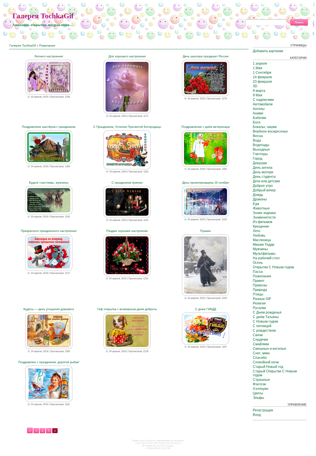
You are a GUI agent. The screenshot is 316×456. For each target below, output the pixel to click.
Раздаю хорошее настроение (127, 231)
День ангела (262, 167)
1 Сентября (262, 72)
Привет (258, 281)
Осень (258, 262)
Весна (258, 136)
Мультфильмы (264, 253)
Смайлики (261, 344)
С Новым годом (265, 321)
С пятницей (262, 326)
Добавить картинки (268, 51)
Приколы (260, 285)
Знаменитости (264, 217)
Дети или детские (266, 181)
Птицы (258, 294)
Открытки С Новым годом (273, 267)
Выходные (261, 149)
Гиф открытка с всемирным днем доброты (127, 309)
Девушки (260, 163)
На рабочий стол (266, 258)
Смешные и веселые (269, 348)
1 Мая (257, 68)
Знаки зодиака (264, 213)
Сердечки (260, 339)
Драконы (260, 199)
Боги (256, 122)
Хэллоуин (260, 388)
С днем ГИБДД (205, 309)
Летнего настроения (48, 56)
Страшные (261, 379)
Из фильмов (262, 222)
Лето (256, 231)
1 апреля (260, 63)
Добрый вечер (264, 190)
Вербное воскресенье (270, 131)
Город (257, 158)
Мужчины (260, 249)
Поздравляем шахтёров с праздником (48, 126)
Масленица (262, 240)
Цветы (258, 393)
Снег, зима (261, 353)
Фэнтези (259, 384)
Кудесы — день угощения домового (48, 309)
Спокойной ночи (266, 362)
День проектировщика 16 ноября (205, 182)
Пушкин (205, 231)
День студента (264, 176)
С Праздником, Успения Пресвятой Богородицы (127, 126)
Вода (257, 140)
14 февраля (262, 77)
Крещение (261, 226)
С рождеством (264, 330)
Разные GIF (262, 299)
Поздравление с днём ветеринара (205, 126)
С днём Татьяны (266, 317)
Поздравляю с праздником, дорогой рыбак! (48, 362)
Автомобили (263, 104)
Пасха (258, 271)
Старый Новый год (268, 367)
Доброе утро (263, 185)
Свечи (258, 335)
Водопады (261, 145)
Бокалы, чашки (265, 127)
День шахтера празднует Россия (206, 56)
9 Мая (257, 95)
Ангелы (259, 109)
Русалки (259, 308)
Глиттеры (260, 154)
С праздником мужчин (127, 182)
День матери (263, 172)
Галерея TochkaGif (43, 16)
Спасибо (260, 357)
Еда (256, 204)
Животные (261, 208)
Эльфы (258, 398)
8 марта (259, 90)
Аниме (258, 113)
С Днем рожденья (267, 312)
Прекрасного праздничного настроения (49, 231)
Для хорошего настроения (127, 56)
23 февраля (262, 81)
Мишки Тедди (263, 244)
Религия (259, 303)
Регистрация (263, 410)
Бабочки (259, 118)
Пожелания (262, 276)
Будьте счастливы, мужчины (48, 182)
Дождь (258, 195)
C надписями (263, 100)
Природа (260, 290)
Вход (257, 415)
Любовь (259, 235)
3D (255, 86)
